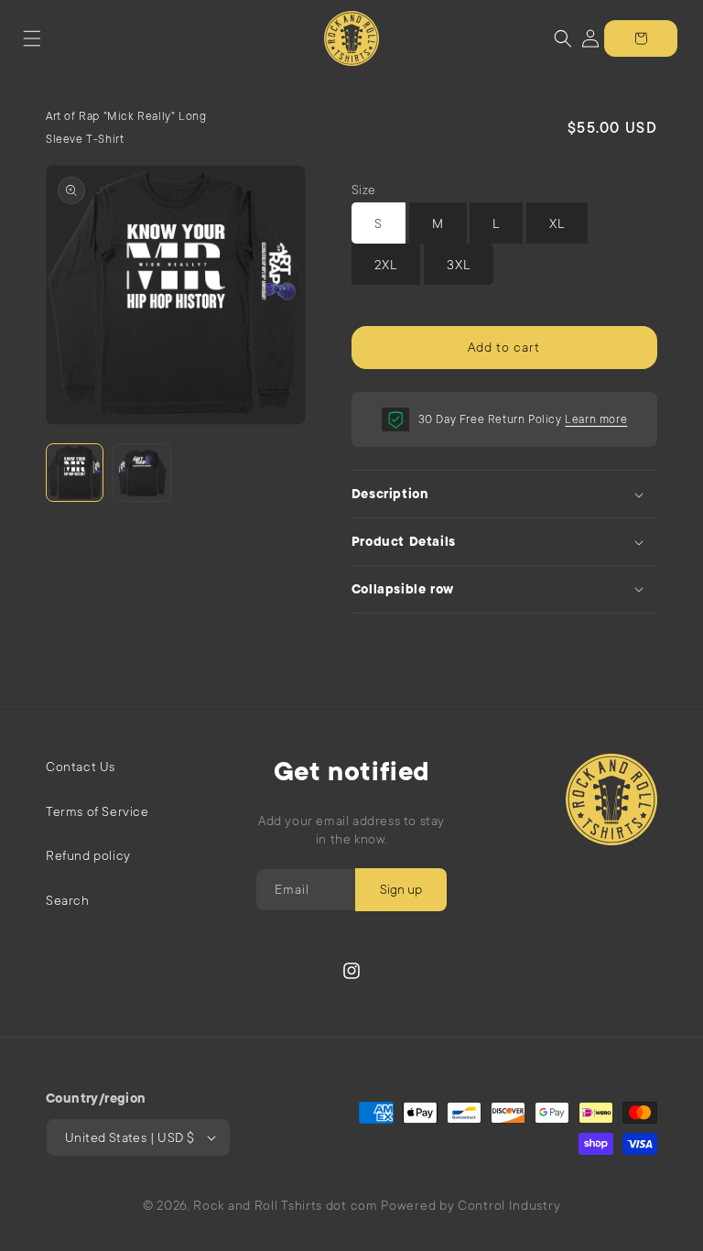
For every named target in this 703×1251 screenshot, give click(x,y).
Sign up (401, 889)
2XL (385, 264)
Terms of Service (97, 811)
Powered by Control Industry (470, 1205)
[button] (32, 38)
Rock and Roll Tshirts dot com (285, 1205)
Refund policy (88, 855)
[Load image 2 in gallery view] (141, 472)
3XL (458, 264)
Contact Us (80, 766)
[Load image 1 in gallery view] (74, 472)
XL (557, 223)
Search (68, 900)
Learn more (596, 419)
